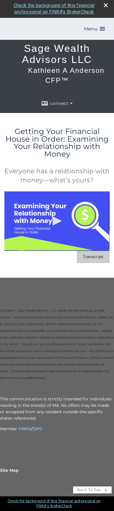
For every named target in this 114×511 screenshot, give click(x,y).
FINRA (24, 428)
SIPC (37, 428)
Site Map (9, 470)
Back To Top (89, 490)
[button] (94, 29)
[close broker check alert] (105, 5)
